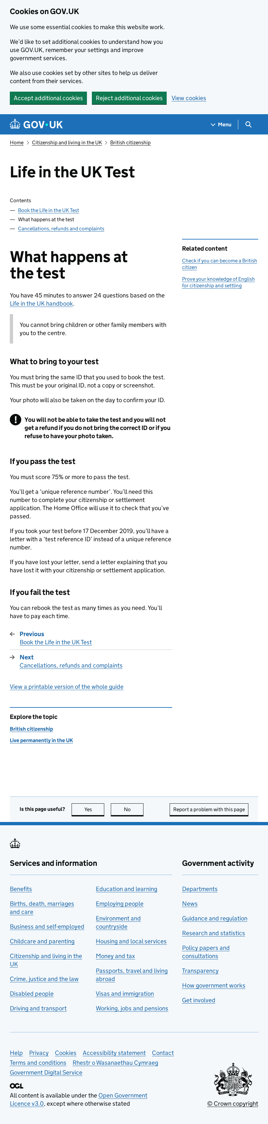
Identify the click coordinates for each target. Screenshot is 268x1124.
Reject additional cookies (129, 98)
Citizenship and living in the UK (67, 142)
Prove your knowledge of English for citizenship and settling (218, 282)
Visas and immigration (125, 993)
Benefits (21, 889)
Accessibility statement (114, 1053)
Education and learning (126, 889)
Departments (200, 889)
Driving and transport (38, 1008)
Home (17, 142)
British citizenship (130, 142)
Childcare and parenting (42, 941)
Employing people (119, 903)
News (190, 903)
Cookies (65, 1053)
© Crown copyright (232, 1103)
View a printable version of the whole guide (67, 686)
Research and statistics (213, 933)
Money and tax (115, 956)
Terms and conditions (38, 1062)
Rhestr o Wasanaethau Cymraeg (115, 1062)
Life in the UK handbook (41, 303)
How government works (213, 985)
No (133, 809)
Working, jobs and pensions (132, 1008)
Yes (94, 809)
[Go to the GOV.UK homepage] (36, 124)
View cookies (189, 98)
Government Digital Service (46, 1072)
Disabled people (32, 993)
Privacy (39, 1053)
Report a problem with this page (209, 809)
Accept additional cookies (48, 98)
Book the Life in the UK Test (48, 210)
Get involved (198, 1000)
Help (16, 1053)
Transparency (200, 970)
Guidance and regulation (214, 918)
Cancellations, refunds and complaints (61, 228)
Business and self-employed (47, 926)
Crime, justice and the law (44, 979)
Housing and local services (131, 941)
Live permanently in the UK (41, 740)
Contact (163, 1053)
